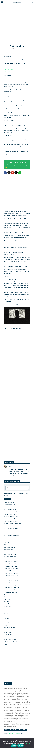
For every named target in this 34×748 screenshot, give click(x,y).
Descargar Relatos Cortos (14, 733)
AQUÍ (22, 704)
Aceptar (14, 745)
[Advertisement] (17, 23)
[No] (32, 743)
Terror (17, 43)
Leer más (28, 743)
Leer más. (20, 745)
